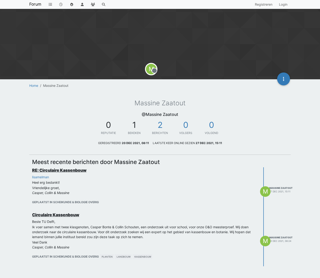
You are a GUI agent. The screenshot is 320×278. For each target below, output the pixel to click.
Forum (35, 4)
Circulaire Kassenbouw (55, 214)
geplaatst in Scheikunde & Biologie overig (65, 202)
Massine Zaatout (281, 188)
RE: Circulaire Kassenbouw (59, 170)
